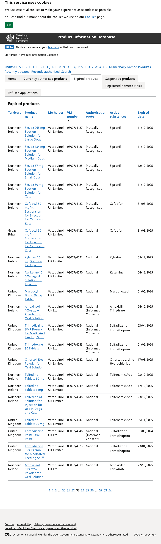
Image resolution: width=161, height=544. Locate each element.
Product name (31, 115)
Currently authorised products (45, 79)
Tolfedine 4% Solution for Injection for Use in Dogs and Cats (34, 405)
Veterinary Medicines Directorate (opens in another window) (41, 528)
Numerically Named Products (130, 67)
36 (92, 490)
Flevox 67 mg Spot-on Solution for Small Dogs (34, 171)
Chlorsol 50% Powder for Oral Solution (34, 363)
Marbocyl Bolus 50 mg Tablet (33, 295)
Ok (9, 25)
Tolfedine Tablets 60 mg (34, 377)
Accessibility (24, 524)
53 (105, 490)
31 (68, 490)
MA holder (56, 113)
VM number (73, 115)
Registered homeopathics (123, 86)
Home (12, 79)
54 (110, 490)
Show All (11, 67)
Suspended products (120, 79)
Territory (14, 113)
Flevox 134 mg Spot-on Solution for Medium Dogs (35, 152)
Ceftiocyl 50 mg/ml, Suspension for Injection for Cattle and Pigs (34, 213)
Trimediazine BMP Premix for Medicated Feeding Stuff (35, 331)
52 (100, 490)
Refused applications (23, 93)
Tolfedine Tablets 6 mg (34, 388)
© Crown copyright (145, 534)
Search (66, 72)
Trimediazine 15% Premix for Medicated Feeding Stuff (35, 452)
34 (82, 490)
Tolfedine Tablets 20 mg (34, 422)
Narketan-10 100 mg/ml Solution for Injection (33, 278)
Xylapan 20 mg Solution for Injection (33, 261)
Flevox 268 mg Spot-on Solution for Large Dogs (35, 133)
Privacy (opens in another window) (55, 524)
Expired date (143, 115)
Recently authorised (45, 72)
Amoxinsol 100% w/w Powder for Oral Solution (34, 312)
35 (87, 490)
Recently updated (17, 72)
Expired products (86, 79)
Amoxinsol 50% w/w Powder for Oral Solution (34, 471)
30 (63, 490)
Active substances (118, 115)
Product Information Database (86, 37)
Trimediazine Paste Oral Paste (34, 435)
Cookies (90, 17)
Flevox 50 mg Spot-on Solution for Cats (34, 190)
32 (73, 490)
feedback (53, 47)
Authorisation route (96, 115)
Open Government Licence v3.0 (71, 534)
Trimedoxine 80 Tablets (34, 346)
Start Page (11, 55)
